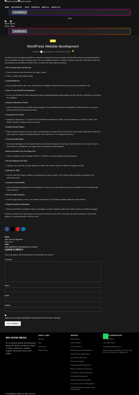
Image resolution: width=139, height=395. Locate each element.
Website (8, 305)
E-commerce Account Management (83, 383)
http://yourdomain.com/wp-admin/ (57, 95)
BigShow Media (15, 394)
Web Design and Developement (81, 350)
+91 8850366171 (109, 339)
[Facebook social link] (64, 4)
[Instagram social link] (69, 4)
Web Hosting (75, 339)
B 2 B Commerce (76, 346)
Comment (9, 259)
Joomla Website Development (81, 365)
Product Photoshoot (77, 361)
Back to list (9, 242)
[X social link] (66, 4)
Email (7, 295)
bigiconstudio (47, 52)
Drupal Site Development (79, 376)
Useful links (43, 335)
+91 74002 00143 (109, 343)
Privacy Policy (43, 350)
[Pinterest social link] (75, 4)
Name (7, 285)
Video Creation (76, 343)
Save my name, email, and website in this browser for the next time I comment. (33, 318)
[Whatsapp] (105, 336)
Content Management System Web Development (83, 388)
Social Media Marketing (79, 357)
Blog (53, 41)
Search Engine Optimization (80, 354)
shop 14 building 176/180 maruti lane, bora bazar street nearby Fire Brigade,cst (117, 351)
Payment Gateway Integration (81, 380)
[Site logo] (11, 1)
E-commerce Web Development (82, 372)
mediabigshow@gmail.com (112, 346)
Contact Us (42, 346)
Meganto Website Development (81, 369)
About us (41, 339)
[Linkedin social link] (23, 229)
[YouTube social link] (72, 4)
